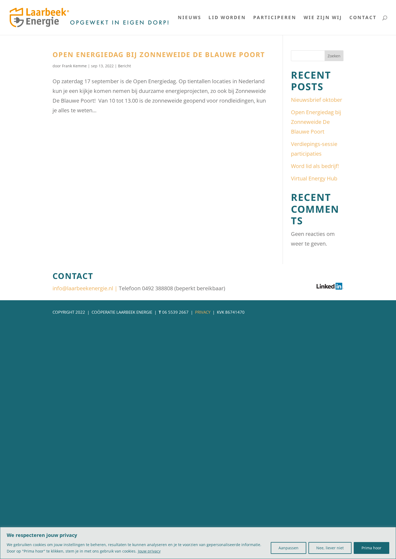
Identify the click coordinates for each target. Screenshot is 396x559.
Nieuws (189, 18)
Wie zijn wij (323, 18)
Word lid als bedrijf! (315, 166)
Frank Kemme (74, 65)
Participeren (274, 18)
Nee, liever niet (330, 547)
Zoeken (334, 55)
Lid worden (227, 18)
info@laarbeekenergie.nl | (86, 288)
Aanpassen (288, 547)
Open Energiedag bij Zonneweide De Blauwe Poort (159, 54)
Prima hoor (371, 547)
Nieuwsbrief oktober (316, 99)
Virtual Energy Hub (314, 178)
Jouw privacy (149, 551)
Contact (363, 18)
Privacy (202, 312)
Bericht (124, 65)
